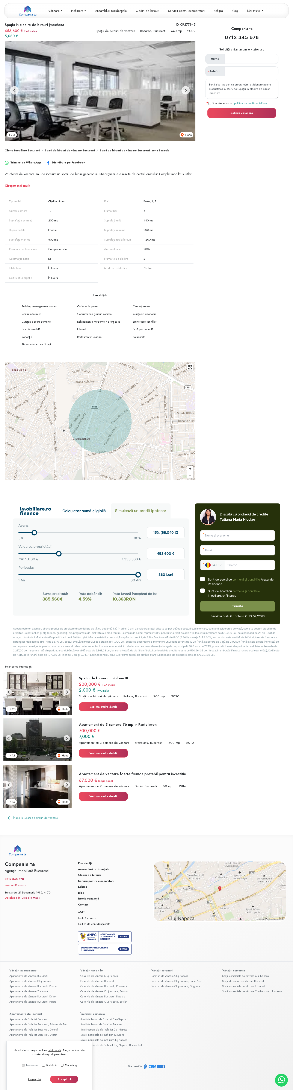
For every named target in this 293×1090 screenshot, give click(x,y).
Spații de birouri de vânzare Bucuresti (70, 150)
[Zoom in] (190, 469)
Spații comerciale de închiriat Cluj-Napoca (103, 1030)
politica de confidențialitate (250, 103)
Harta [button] (188, 135)
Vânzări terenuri (161, 970)
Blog (235, 10)
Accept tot (64, 1079)
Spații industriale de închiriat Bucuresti (102, 1035)
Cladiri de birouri (147, 10)
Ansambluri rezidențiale (111, 10)
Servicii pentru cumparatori (186, 10)
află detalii (54, 1050)
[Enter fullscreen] (190, 367)
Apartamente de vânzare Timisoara (28, 991)
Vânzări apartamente (22, 970)
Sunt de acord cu (239, 103)
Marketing (71, 1065)
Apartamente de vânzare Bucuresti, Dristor (32, 997)
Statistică (51, 1065)
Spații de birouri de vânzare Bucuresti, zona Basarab (134, 150)
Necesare (32, 1065)
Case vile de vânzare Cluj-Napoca (99, 976)
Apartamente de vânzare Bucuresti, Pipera (32, 1002)
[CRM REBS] (154, 1066)
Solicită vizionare (242, 113)
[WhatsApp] (281, 1080)
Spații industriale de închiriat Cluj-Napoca (103, 1040)
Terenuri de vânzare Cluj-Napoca (169, 976)
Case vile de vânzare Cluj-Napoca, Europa (104, 991)
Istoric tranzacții (88, 898)
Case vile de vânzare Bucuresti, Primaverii (103, 986)
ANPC (81, 912)
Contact (83, 904)
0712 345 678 (242, 37)
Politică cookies (87, 918)
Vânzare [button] (54, 10)
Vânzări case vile (91, 970)
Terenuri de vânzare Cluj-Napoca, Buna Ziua (176, 981)
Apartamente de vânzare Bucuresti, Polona (33, 986)
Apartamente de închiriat (25, 1014)
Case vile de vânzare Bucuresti (97, 981)
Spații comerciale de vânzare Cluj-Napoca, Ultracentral (252, 991)
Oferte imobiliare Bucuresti (22, 150)
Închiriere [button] (77, 10)
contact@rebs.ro (15, 885)
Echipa (218, 10)
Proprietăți (85, 863)
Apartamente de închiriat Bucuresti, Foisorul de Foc (38, 1024)
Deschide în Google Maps (22, 898)
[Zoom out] (190, 475)
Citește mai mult (17, 185)
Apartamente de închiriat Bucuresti (28, 1019)
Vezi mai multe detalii (103, 707)
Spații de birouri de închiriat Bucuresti (101, 1024)
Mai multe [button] (254, 10)
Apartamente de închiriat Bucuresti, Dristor (33, 1035)
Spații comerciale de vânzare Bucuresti (243, 986)
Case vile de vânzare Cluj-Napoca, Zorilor (103, 1002)
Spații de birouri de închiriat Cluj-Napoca (103, 1019)
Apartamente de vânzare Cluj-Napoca (30, 981)
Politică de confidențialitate (94, 924)
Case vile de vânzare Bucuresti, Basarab (102, 997)
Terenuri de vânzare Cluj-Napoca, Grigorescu (176, 986)
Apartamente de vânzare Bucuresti (28, 976)
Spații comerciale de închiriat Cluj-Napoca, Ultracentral (111, 1045)
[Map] (100, 421)
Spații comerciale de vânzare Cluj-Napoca (245, 976)
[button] (14, 90)
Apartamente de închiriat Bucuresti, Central (33, 1030)
